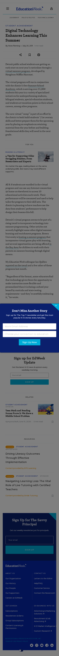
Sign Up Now (29, 342)
